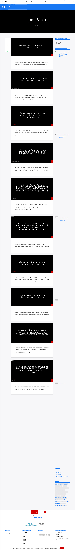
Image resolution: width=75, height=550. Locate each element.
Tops (28, 1)
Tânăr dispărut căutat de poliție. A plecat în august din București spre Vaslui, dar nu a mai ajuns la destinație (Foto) (32, 188)
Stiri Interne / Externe (26, 544)
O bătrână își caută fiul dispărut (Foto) (32, 46)
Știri (12, 1)
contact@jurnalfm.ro (59, 474)
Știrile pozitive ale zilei (61, 505)
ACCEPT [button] (62, 548)
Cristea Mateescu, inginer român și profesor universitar (64, 219)
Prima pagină (25, 532)
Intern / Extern (14, 178)
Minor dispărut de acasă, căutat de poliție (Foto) (32, 296)
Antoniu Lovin (14, 54)
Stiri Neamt (24, 539)
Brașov (60, 486)
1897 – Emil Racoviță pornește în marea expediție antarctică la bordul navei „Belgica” (64, 54)
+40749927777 (58, 472)
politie (64, 497)
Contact (24, 535)
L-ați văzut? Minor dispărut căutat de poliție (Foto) (32, 79)
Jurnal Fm (13, 197)
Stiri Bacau (24, 543)
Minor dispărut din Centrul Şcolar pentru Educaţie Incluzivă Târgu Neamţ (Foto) (32, 332)
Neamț (62, 495)
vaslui (64, 503)
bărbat (64, 486)
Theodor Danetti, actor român (63, 383)
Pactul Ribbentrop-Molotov (64, 300)
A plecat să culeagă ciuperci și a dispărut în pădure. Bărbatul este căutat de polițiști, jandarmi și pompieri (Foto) (32, 226)
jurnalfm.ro (58, 470)
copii (63, 488)
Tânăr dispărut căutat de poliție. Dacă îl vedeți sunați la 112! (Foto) (32, 115)
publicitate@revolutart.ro (60, 536)
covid (67, 488)
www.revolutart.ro (59, 532)
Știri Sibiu (24, 540)
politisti (57, 499)
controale (57, 488)
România (62, 501)
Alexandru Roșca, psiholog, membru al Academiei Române (64, 136)
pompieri (63, 499)
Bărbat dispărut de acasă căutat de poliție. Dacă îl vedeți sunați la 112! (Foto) (32, 152)
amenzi (65, 484)
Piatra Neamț (58, 497)
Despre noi (24, 533)
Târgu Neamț (58, 503)
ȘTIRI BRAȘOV (25, 542)
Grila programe (20, 1)
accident (60, 484)
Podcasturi (50, 1)
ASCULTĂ (71, 1)
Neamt (12, 72)
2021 (56, 484)
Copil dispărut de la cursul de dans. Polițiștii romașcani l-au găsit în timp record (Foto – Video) (32, 370)
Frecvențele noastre (38, 1)
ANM (56, 486)
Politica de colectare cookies (27, 546)
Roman (56, 501)
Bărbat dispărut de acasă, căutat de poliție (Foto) (32, 263)
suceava (67, 501)
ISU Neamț (57, 495)
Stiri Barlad (24, 536)
